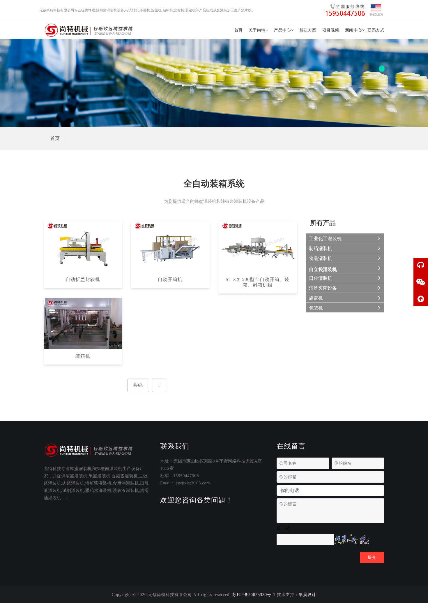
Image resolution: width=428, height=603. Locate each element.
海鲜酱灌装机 (98, 483)
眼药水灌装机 (98, 490)
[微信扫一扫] (420, 282)
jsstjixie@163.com (193, 483)
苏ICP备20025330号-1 (253, 595)
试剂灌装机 (73, 490)
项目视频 (330, 30)
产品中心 (282, 30)
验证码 (284, 528)
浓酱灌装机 (76, 476)
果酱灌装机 (99, 476)
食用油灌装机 (126, 483)
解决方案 (308, 30)
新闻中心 (353, 30)
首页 (238, 30)
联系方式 (375, 30)
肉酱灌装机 (73, 483)
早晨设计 (307, 595)
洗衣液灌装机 (126, 490)
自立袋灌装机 (323, 269)
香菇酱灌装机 (125, 476)
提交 (372, 557)
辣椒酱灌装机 (109, 468)
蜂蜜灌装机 (81, 468)
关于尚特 (257, 30)
